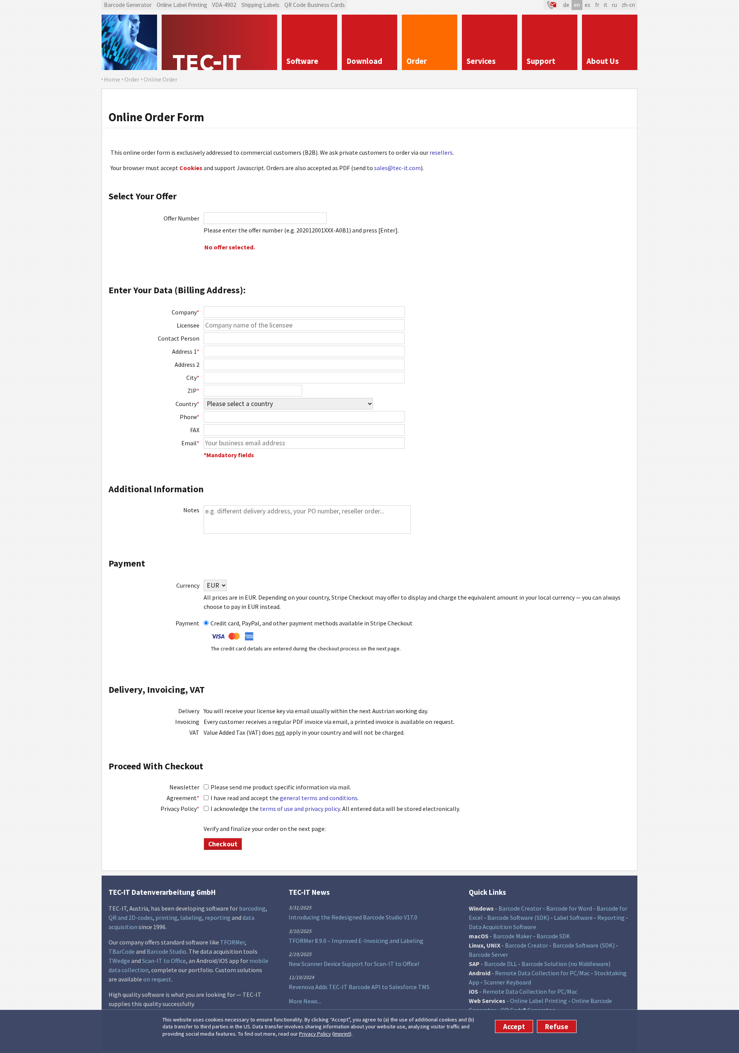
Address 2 (187, 364)
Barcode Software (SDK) (518, 917)
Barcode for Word (569, 908)
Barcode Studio (166, 951)
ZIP (193, 390)
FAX (194, 430)
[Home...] (219, 42)
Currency (187, 585)
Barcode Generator (128, 4)
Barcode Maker (512, 936)
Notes (191, 510)
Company (185, 312)
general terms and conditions (319, 798)
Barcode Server (488, 954)
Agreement (183, 798)
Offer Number (181, 218)
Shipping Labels (260, 4)
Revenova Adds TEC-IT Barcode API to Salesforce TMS (359, 987)
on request (157, 979)
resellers (441, 152)
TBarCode (122, 951)
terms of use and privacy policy (300, 808)
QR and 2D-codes (131, 917)
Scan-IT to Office (164, 960)
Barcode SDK (553, 936)
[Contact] (551, 5)
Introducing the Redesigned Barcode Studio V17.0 (353, 917)
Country (187, 404)
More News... (305, 1001)
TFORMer (232, 942)
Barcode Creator (520, 908)
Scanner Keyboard (507, 982)
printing (166, 917)
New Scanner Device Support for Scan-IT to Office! (354, 964)
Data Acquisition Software (502, 927)
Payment (187, 623)
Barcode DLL (500, 964)
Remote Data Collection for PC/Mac (542, 973)
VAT (194, 732)
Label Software (573, 917)
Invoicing (187, 721)
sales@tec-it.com (397, 168)
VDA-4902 (224, 4)
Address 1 (185, 351)
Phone (189, 417)
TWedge (119, 960)
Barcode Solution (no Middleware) (566, 964)
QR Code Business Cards (314, 4)
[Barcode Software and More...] (129, 42)
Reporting (611, 917)
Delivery (188, 711)
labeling (191, 917)
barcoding (252, 908)
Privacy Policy (315, 1033)
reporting (218, 917)
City (192, 377)
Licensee (188, 325)
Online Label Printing (182, 4)
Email (190, 443)
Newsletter (184, 787)
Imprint (342, 1033)
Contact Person (178, 338)
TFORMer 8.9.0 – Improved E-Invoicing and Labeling (356, 940)
